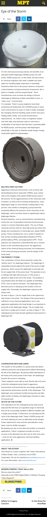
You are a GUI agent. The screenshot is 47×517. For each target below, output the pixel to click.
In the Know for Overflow (39, 502)
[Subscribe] (23, 481)
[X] (23, 18)
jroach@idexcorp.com (36, 457)
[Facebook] (18, 18)
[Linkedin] (29, 18)
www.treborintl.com (29, 460)
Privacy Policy (23, 511)
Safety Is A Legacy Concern (9, 502)
